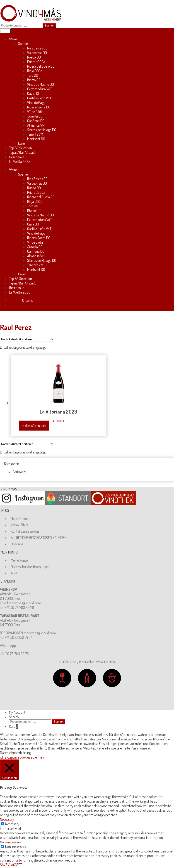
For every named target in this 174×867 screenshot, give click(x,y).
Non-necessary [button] (10, 842)
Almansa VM (36, 125)
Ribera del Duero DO (41, 66)
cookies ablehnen (32, 757)
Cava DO (33, 93)
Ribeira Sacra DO (38, 107)
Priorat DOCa (36, 61)
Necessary (12, 824)
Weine (13, 39)
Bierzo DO (34, 80)
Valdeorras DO (37, 52)
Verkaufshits (19, 525)
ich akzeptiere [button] (9, 757)
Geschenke (16, 157)
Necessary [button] (7, 819)
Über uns (17, 544)
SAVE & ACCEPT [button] (11, 864)
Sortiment (19, 472)
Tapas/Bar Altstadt (22, 152)
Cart (13, 726)
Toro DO (32, 75)
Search (14, 717)
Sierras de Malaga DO (41, 129)
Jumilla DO (35, 116)
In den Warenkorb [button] (34, 425)
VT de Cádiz (35, 111)
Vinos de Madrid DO (40, 84)
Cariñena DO (35, 120)
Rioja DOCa (34, 71)
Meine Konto (19, 560)
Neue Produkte (21, 518)
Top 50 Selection (20, 148)
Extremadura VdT (39, 89)
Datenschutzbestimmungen (30, 566)
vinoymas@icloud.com (25, 603)
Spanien (23, 43)
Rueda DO (34, 57)
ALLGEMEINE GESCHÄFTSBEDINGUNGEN (39, 537)
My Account (17, 712)
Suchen (49, 25)
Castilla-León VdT (39, 98)
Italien (22, 143)
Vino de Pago (36, 102)
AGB (14, 573)
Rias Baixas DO (37, 48)
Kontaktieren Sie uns (25, 531)
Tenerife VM (35, 134)
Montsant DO (36, 139)
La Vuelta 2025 (19, 161)
